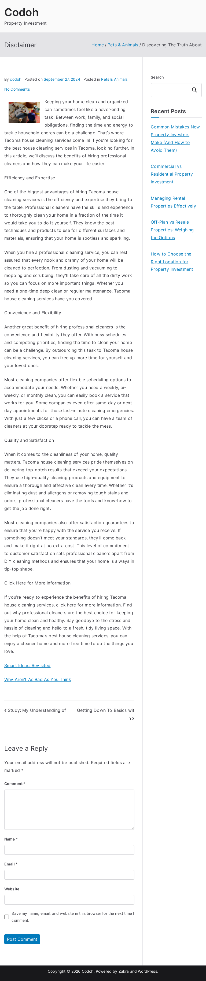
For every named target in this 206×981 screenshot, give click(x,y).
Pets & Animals (114, 79)
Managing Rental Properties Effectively (173, 202)
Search (157, 77)
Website (11, 889)
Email (11, 864)
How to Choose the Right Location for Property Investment (172, 261)
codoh (15, 79)
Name (11, 839)
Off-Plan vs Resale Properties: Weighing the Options (172, 229)
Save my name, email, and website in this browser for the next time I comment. (73, 916)
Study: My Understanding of (37, 710)
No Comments (17, 89)
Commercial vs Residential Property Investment (172, 174)
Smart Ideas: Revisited (27, 665)
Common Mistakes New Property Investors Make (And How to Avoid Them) (175, 138)
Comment (14, 783)
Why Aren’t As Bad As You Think (37, 679)
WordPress (147, 971)
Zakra (124, 971)
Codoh (21, 12)
